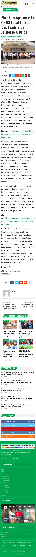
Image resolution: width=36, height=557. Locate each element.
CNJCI (11, 271)
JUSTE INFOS (4, 534)
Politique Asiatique (5, 478)
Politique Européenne (16, 36)
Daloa (23, 271)
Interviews (6, 488)
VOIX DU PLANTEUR (5, 532)
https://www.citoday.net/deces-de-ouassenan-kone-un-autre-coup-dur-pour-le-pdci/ (17, 134)
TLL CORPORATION (19, 554)
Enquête (6, 490)
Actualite (6, 320)
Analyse (6, 485)
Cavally (6, 271)
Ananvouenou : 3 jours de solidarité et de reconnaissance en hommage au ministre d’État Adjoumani (16, 390)
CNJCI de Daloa (17, 271)
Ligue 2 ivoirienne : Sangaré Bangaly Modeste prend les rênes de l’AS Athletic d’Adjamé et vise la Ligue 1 (17, 406)
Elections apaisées (6, 273)
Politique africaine (6, 36)
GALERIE (3, 495)
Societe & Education (8, 543)
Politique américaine (5, 476)
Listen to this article (7, 6)
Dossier (6, 492)
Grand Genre (4, 483)
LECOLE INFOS (4, 537)
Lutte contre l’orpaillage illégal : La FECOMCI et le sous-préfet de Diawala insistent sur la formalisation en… (17, 373)
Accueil (2, 469)
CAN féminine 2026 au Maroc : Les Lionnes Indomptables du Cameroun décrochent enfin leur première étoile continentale (16, 398)
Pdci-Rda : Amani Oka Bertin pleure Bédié (27, 305)
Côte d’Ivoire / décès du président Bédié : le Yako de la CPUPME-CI (9, 306)
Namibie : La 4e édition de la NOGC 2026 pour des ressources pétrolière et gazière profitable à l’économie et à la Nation (16, 382)
